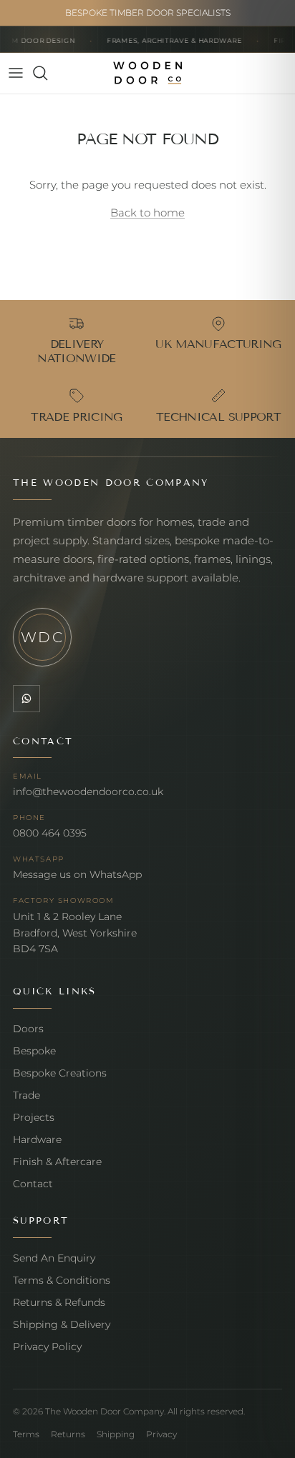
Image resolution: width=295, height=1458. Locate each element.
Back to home (147, 212)
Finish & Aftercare (57, 1161)
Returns (68, 1434)
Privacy (161, 1434)
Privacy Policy (47, 1346)
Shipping (116, 1434)
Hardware (37, 1139)
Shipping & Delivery (61, 1324)
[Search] (47, 73)
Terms (26, 1434)
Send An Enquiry (54, 1258)
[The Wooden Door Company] (147, 73)
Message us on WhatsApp (77, 874)
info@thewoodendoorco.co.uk (88, 791)
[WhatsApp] (26, 698)
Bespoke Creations (60, 1073)
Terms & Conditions (61, 1280)
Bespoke (34, 1050)
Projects (33, 1117)
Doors (28, 1028)
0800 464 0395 (50, 833)
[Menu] (16, 73)
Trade (26, 1095)
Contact (33, 1183)
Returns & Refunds (59, 1302)
